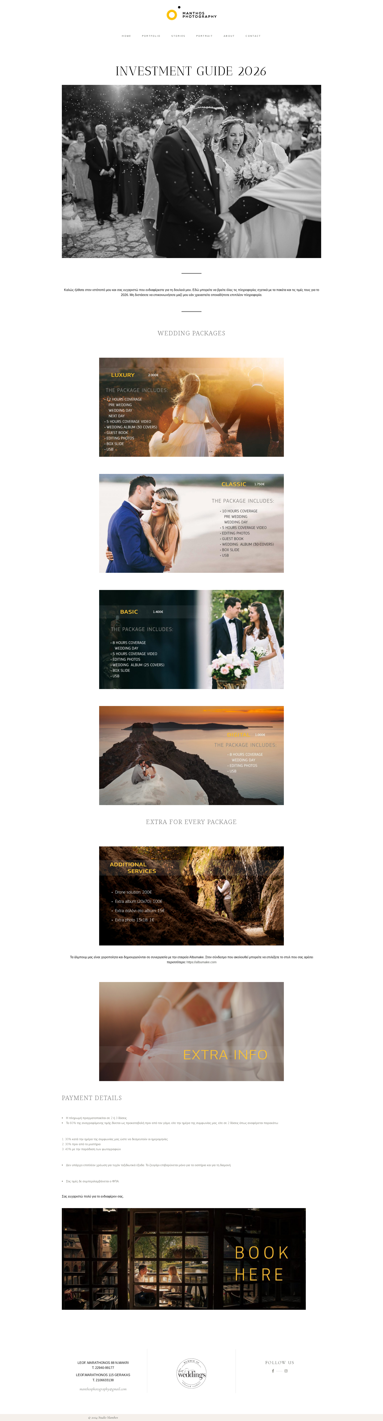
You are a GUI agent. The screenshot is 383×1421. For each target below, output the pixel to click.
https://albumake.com (201, 962)
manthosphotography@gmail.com (103, 1389)
